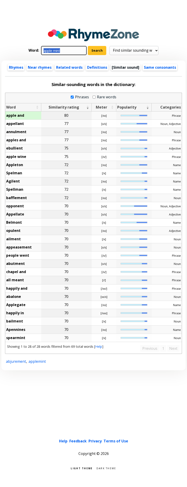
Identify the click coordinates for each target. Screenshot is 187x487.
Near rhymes (40, 67)
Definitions (97, 67)
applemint (37, 361)
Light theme (82, 468)
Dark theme (106, 468)
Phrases (82, 97)
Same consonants (160, 67)
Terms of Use (116, 441)
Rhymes (16, 67)
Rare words (106, 97)
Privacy (95, 441)
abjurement (16, 361)
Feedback (78, 441)
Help (98, 346)
